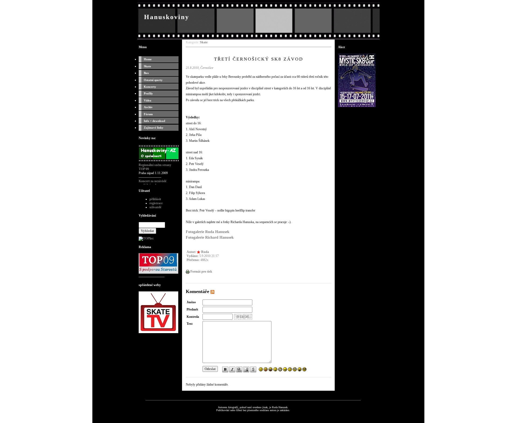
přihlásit (155, 199)
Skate (147, 66)
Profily (148, 93)
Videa (147, 100)
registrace (156, 203)
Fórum (148, 114)
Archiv (148, 107)
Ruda (205, 252)
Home (148, 59)
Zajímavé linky (153, 127)
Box (146, 73)
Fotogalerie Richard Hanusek (210, 237)
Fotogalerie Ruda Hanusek (207, 232)
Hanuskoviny (166, 16)
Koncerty (150, 86)
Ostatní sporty (153, 80)
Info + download (154, 120)
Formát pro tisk (201, 271)
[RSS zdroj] (212, 291)
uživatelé (155, 207)
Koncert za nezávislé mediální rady (152, 183)
